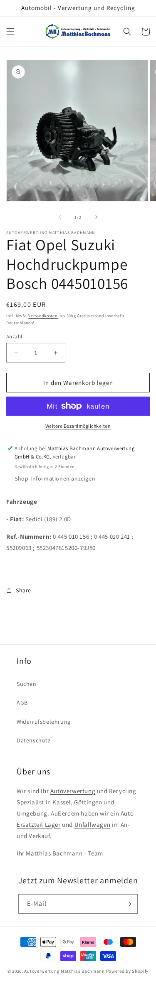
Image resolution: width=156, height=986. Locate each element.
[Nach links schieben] (60, 217)
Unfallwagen (92, 824)
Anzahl (14, 336)
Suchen (27, 684)
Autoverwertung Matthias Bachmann (64, 971)
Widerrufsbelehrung (44, 721)
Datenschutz (34, 740)
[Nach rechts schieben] (96, 217)
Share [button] (23, 590)
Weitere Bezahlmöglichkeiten (78, 426)
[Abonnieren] (128, 904)
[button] (10, 31)
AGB (22, 702)
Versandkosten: (43, 315)
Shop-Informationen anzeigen (55, 478)
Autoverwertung (72, 791)
